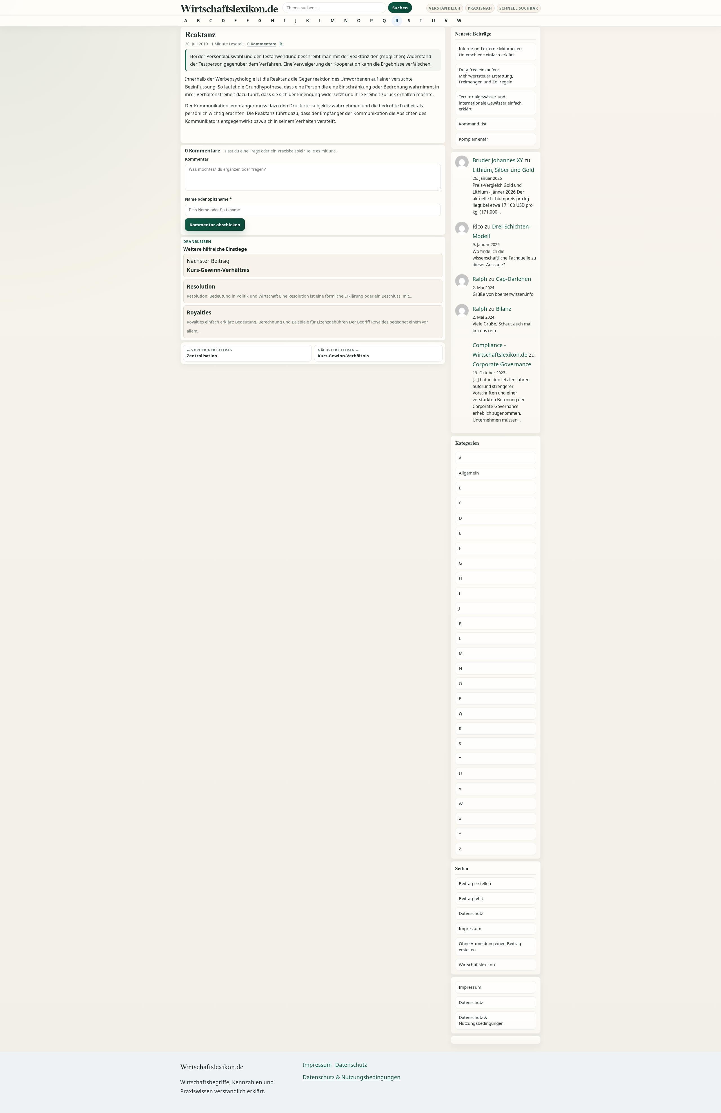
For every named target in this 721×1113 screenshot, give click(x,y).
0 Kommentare (261, 43)
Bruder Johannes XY (498, 160)
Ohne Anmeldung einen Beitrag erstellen (490, 946)
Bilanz (503, 308)
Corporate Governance (502, 364)
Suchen (400, 7)
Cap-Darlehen (513, 279)
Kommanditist (472, 124)
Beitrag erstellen (475, 883)
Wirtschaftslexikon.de (229, 8)
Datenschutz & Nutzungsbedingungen (481, 1020)
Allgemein (469, 473)
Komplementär (473, 139)
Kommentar (196, 159)
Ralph (480, 279)
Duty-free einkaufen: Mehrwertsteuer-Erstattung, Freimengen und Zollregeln (486, 76)
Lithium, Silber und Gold (503, 170)
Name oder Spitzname (208, 199)
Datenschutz (471, 913)
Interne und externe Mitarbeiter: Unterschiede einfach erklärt (490, 51)
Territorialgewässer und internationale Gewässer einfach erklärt (490, 103)
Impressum (470, 928)
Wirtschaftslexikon (477, 964)
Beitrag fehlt (471, 898)
